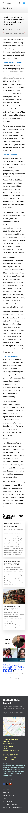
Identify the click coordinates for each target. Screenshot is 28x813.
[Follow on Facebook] (4, 784)
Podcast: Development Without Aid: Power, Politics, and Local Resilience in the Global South (13, 668)
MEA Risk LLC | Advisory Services (12, 807)
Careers (5, 798)
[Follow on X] (7, 784)
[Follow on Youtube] (10, 784)
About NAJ (6, 792)
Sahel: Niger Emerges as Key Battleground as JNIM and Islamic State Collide (12, 563)
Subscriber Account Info (10, 804)
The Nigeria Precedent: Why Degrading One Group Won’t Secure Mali (12, 608)
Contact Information (9, 795)
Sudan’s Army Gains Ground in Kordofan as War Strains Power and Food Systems (13, 525)
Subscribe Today (7, 801)
